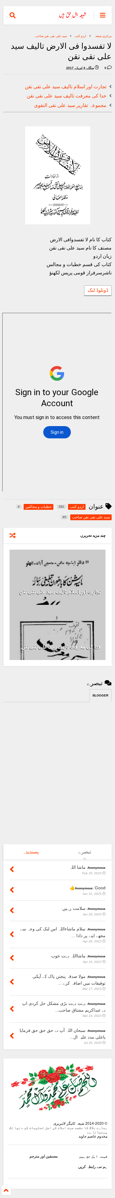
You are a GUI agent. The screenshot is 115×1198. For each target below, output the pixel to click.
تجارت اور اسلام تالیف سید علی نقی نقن (65, 86)
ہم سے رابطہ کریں (92, 1167)
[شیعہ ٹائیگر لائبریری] (72, 17)
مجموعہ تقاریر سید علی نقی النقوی (70, 105)
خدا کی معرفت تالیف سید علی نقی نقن (66, 95)
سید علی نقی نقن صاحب (51, 36)
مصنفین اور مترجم (43, 1156)
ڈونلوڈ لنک (98, 290)
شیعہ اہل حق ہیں (93, 1156)
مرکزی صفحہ (103, 36)
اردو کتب (80, 36)
